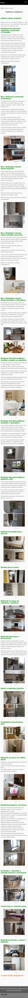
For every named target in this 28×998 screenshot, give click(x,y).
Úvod (2, 8)
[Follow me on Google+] (4, 994)
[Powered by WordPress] (12, 996)
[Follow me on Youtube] (6, 994)
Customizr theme (23, 996)
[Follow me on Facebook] (2, 994)
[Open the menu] (26, 2)
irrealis (6, 996)
